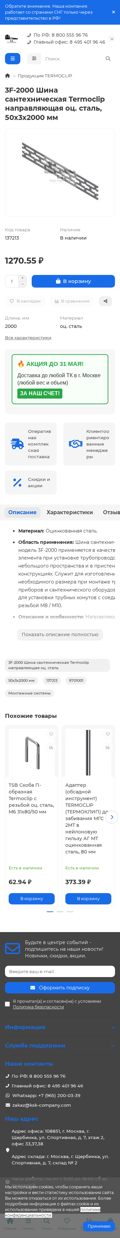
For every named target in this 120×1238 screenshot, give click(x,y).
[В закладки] (51, 734)
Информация (25, 1027)
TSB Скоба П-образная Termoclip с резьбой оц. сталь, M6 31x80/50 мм (31, 798)
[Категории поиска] (34, 58)
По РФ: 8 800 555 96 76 (61, 35)
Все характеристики (28, 337)
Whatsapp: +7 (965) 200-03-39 (46, 1095)
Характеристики (70, 512)
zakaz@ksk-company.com (41, 1105)
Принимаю (99, 1226)
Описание (22, 512)
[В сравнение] (51, 747)
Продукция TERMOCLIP (45, 75)
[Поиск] (108, 58)
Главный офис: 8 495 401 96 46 (69, 42)
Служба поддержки (35, 1045)
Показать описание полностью (60, 634)
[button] (8, 817)
